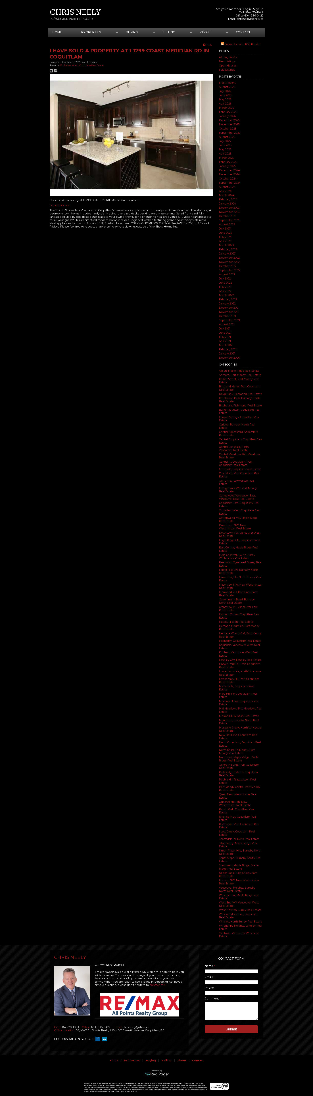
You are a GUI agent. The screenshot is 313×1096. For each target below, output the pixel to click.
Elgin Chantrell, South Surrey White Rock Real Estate (237, 556)
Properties (132, 1060)
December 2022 (229, 257)
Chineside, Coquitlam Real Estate (240, 469)
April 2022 (225, 291)
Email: (209, 976)
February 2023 (228, 249)
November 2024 (229, 174)
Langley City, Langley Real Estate (240, 659)
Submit (231, 1029)
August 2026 (227, 87)
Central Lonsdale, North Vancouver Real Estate (234, 448)
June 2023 (225, 232)
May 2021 (225, 337)
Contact (243, 32)
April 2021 (225, 341)
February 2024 (228, 199)
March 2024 (226, 195)
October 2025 (227, 128)
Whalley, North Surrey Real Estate (240, 921)
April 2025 (225, 153)
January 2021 (227, 353)
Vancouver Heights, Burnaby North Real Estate (237, 889)
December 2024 (229, 170)
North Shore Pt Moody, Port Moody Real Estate (237, 751)
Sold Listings (227, 69)
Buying (151, 1060)
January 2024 (227, 203)
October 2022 (227, 266)
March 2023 (226, 245)
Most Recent (227, 82)
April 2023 (225, 241)
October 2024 (228, 178)
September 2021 (229, 320)
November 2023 (229, 212)
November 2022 (229, 262)
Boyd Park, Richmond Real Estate (240, 394)
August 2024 (227, 187)
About (181, 1060)
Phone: (209, 987)
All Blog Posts (228, 57)
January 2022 (227, 303)
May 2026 (225, 99)
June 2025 (225, 145)
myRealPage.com (156, 1074)
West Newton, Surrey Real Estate (240, 910)
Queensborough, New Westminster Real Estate (235, 803)
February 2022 (228, 299)
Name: (209, 966)
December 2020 (229, 357)
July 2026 (225, 91)
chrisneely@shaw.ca (250, 18)
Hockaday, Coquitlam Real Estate (240, 640)
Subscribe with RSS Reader (242, 44)
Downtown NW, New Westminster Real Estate (235, 527)
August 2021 (227, 324)
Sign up (258, 9)
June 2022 (225, 282)
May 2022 (225, 287)
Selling (166, 1060)
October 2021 (227, 316)
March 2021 (226, 345)
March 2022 (226, 295)
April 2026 (225, 103)
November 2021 (229, 312)
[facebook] (98, 1039)
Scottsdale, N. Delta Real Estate (239, 839)
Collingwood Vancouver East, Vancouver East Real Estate (237, 497)
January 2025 (227, 166)
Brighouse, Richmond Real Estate (240, 405)
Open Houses (227, 65)
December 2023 (229, 207)
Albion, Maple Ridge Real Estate (239, 370)
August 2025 (227, 137)
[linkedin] (105, 1039)
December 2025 (229, 120)
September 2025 (229, 132)
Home (57, 32)
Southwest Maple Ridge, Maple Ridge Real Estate (239, 867)
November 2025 (229, 124)
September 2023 (229, 220)
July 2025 (225, 141)
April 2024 (225, 191)
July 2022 (225, 278)
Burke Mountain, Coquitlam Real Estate (82, 65)
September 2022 (229, 270)
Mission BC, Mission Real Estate (239, 716)
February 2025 (228, 162)
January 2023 (227, 253)
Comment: (212, 998)
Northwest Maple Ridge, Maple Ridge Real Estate (238, 759)
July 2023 (225, 228)
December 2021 (229, 307)
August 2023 (227, 224)
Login (247, 9)
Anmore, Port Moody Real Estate (240, 375)
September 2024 (230, 182)
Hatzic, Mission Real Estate (236, 621)
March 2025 (226, 157)
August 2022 (227, 274)
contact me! (158, 985)
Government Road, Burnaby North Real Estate (237, 601)
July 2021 (224, 328)
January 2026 (227, 116)
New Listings (227, 61)
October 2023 (227, 216)
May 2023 (225, 237)
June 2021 (225, 332)
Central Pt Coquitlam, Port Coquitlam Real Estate (235, 463)
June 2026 (225, 95)
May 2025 (225, 149)
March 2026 (226, 107)
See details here (60, 205)
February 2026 (228, 112)
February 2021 (228, 349)
